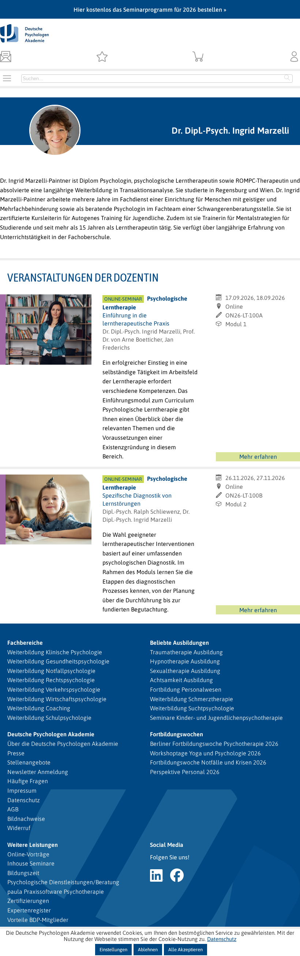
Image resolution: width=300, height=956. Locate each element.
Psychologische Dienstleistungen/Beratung (63, 882)
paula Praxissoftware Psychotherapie (55, 891)
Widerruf (18, 828)
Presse (16, 753)
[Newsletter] (5, 57)
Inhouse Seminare (31, 863)
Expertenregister (29, 910)
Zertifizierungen (28, 900)
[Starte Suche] (287, 78)
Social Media (166, 844)
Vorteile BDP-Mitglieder (37, 919)
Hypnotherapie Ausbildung (185, 661)
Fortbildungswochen (176, 734)
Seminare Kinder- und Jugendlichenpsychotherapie (216, 717)
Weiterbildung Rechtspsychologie (51, 680)
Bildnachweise (26, 818)
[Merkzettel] (102, 57)
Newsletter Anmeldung (37, 772)
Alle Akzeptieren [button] (185, 949)
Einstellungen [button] (113, 949)
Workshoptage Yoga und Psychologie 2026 (205, 753)
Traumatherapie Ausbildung (186, 652)
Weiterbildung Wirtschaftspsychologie (56, 699)
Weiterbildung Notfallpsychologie (51, 670)
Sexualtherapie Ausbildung (185, 670)
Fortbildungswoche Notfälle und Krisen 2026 (208, 762)
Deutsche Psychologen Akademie (50, 734)
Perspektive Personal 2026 (185, 772)
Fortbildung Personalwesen (185, 689)
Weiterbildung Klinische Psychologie (54, 652)
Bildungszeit (23, 873)
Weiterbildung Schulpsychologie (49, 717)
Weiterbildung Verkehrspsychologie (53, 689)
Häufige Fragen (27, 781)
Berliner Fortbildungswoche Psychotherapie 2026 (214, 743)
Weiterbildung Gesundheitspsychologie (58, 661)
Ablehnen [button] (148, 949)
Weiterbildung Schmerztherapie (191, 699)
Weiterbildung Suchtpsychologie (192, 708)
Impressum (22, 790)
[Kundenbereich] (294, 57)
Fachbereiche (25, 642)
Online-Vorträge (28, 854)
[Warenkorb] (198, 57)
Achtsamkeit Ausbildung (181, 680)
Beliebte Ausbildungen (179, 642)
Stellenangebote (28, 762)
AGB (12, 809)
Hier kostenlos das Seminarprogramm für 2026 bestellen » (150, 9)
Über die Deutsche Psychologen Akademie (62, 743)
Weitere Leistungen (32, 844)
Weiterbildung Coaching (38, 708)
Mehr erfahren (258, 456)
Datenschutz (23, 800)
